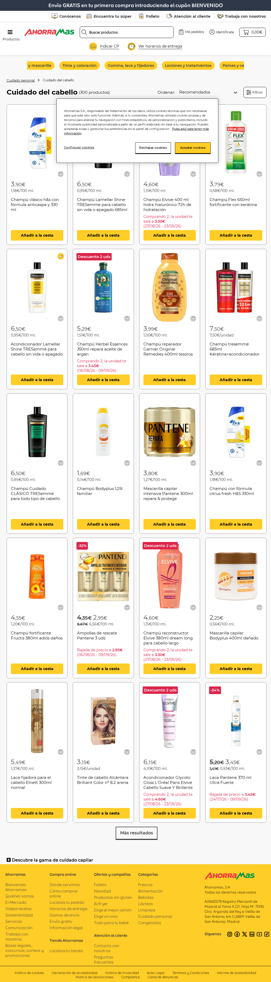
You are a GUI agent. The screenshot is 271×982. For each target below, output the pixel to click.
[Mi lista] (60, 174)
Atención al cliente (192, 16)
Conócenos (70, 16)
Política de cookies (29, 973)
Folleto (152, 16)
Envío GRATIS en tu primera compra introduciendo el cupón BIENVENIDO (135, 5)
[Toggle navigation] (10, 32)
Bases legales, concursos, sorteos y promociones (24, 950)
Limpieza (146, 910)
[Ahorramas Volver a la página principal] (49, 32)
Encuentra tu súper (113, 16)
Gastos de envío (64, 915)
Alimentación (150, 891)
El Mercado (15, 902)
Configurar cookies (79, 147)
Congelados (149, 922)
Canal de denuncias (163, 977)
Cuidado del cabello (58, 80)
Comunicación (19, 927)
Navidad (102, 891)
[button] (221, 32)
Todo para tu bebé (111, 922)
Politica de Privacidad (122, 973)
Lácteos (145, 903)
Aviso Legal (155, 973)
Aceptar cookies (193, 147)
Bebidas (146, 897)
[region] (137, 130)
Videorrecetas (18, 908)
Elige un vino (106, 916)
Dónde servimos (64, 884)
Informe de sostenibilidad (236, 973)
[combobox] (127, 32)
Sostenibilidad (19, 915)
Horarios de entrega (68, 908)
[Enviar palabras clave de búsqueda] (84, 32)
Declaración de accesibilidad (74, 973)
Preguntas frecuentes (104, 960)
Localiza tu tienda (66, 950)
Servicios (13, 921)
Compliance (130, 977)
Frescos (145, 884)
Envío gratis (60, 921)
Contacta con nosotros (106, 948)
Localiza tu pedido (66, 902)
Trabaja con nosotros (245, 16)
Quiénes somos (19, 896)
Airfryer (101, 903)
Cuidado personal (21, 80)
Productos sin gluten (113, 897)
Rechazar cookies (153, 147)
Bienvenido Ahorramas (16, 887)
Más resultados (136, 832)
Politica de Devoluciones (94, 977)
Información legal (66, 927)
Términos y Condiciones (190, 973)
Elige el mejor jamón (113, 910)
